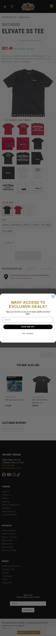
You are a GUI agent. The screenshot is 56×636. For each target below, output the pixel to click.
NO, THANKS (28, 333)
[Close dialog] (53, 296)
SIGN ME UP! (28, 327)
